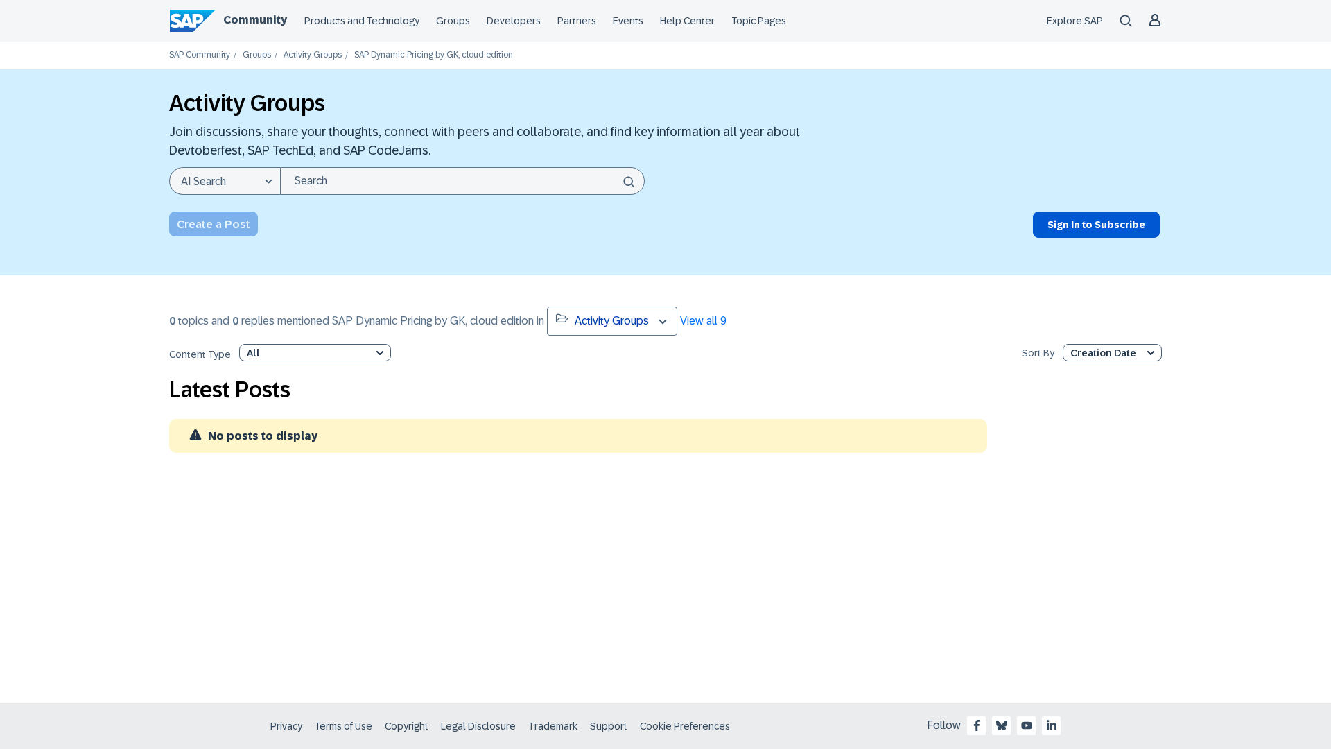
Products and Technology (361, 20)
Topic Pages (758, 20)
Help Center (687, 20)
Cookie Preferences (685, 726)
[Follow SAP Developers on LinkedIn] (1051, 725)
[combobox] (462, 181)
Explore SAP (1075, 20)
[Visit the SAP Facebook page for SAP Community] (976, 725)
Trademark (552, 726)
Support (608, 726)
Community (255, 20)
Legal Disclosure (478, 726)
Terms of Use (343, 726)
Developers (514, 20)
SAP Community (199, 55)
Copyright (406, 726)
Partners (576, 20)
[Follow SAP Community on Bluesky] (1001, 725)
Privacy (286, 726)
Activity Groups (313, 55)
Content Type (200, 355)
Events (628, 20)
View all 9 (703, 321)
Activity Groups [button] (612, 321)
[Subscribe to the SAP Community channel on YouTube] (1026, 725)
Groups (453, 20)
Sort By (1038, 353)
